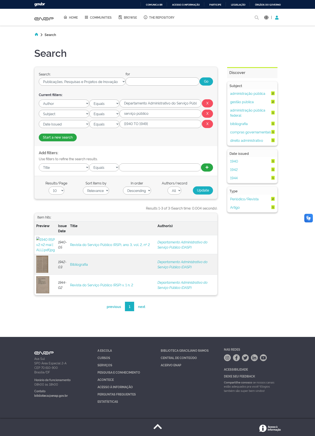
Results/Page (56, 183)
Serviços (105, 365)
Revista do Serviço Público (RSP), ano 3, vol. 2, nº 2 (110, 244)
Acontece (106, 379)
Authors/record (174, 183)
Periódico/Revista (244, 198)
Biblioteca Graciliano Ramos (185, 350)
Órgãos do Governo (268, 4)
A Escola (105, 350)
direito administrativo (246, 140)
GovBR (39, 4)
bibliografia (239, 123)
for (128, 73)
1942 (234, 169)
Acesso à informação (186, 4)
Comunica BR (154, 4)
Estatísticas (108, 401)
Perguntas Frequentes (117, 394)
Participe (215, 4)
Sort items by (96, 183)
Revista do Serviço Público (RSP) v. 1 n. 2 (101, 284)
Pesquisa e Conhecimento (119, 372)
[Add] (207, 167)
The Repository (161, 17)
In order (137, 183)
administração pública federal (247, 113)
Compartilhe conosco (238, 382)
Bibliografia (79, 264)
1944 (234, 177)
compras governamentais (250, 132)
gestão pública (242, 101)
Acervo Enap (171, 365)
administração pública (247, 93)
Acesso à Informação (115, 387)
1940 (234, 161)
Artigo (235, 207)
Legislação (238, 4)
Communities (101, 17)
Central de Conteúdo (179, 358)
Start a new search (58, 137)
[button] (266, 17)
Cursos (104, 358)
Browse (130, 17)
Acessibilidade (236, 369)
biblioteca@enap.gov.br (51, 395)
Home (73, 17)
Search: (45, 74)
